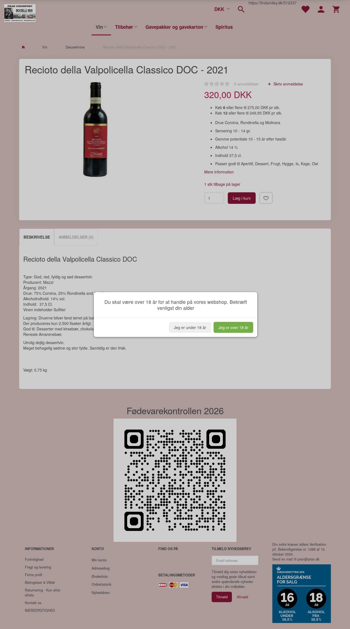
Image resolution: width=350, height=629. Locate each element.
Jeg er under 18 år (190, 327)
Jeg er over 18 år (233, 327)
